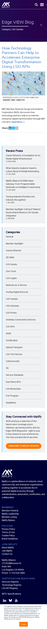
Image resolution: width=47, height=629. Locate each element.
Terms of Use (8, 532)
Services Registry (10, 581)
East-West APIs (13, 382)
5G (7, 368)
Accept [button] (23, 624)
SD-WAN (10, 257)
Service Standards (14, 375)
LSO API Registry (10, 588)
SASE (8, 333)
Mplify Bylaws (8, 520)
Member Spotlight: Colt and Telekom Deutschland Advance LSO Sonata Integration (23, 212)
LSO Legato (11, 278)
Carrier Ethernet (13, 250)
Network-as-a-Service (16, 285)
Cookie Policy (24, 615)
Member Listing (9, 517)
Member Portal (9, 510)
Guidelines (11, 402)
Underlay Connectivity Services (21, 319)
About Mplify (8, 547)
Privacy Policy (8, 529)
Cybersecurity (12, 361)
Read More (17, 122)
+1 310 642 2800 (17, 573)
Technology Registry (11, 585)
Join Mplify (7, 550)
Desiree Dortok (19, 97)
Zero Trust (11, 271)
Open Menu (42, 4)
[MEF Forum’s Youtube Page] (16, 601)
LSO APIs (10, 326)
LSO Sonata (11, 264)
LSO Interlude (12, 306)
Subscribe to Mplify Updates (24, 446)
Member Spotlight (14, 243)
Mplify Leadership (10, 514)
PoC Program (12, 395)
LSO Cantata (12, 299)
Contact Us (7, 554)
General (9, 236)
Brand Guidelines (10, 538)
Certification (12, 340)
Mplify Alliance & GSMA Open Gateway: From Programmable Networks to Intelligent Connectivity (23, 183)
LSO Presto (11, 312)
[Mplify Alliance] (7, 476)
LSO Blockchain (13, 389)
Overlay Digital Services (17, 292)
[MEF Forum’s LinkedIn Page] (4, 601)
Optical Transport (14, 347)
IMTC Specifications (11, 594)
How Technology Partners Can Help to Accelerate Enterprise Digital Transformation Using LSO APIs (21, 57)
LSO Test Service (14, 354)
